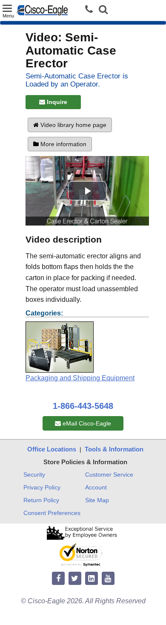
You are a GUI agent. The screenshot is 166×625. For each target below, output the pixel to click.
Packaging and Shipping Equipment (80, 378)
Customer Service (109, 474)
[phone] (91, 9)
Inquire (56, 101)
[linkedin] (91, 578)
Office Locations (51, 449)
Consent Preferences (51, 512)
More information (62, 144)
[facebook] (58, 578)
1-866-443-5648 (83, 406)
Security (34, 474)
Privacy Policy (41, 487)
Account (96, 487)
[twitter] (75, 578)
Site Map (97, 500)
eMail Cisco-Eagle (86, 423)
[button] (103, 10)
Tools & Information (114, 449)
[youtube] (108, 578)
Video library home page (72, 125)
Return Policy (41, 500)
